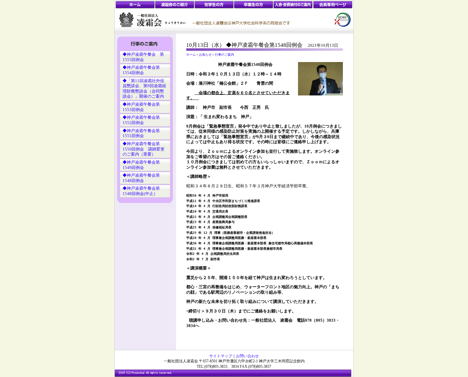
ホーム (191, 54)
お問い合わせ (247, 356)
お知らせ (205, 54)
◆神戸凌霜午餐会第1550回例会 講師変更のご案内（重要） (144, 149)
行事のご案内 (224, 54)
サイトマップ (220, 356)
